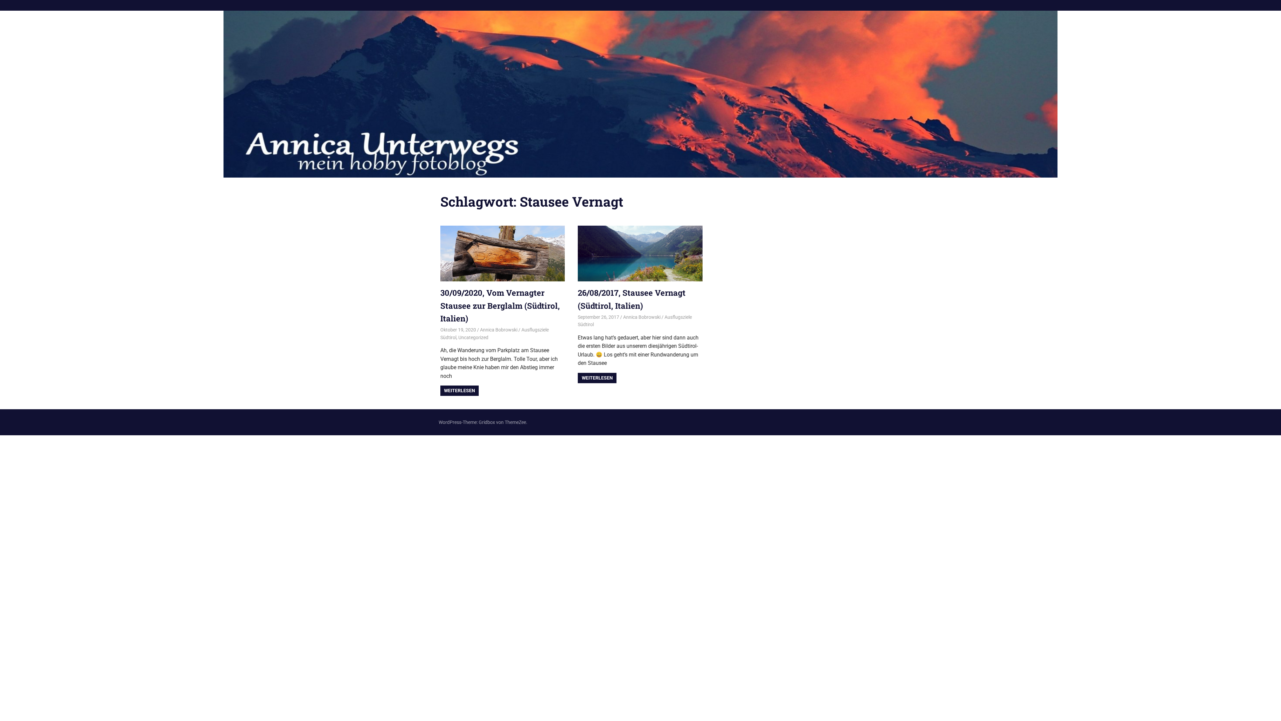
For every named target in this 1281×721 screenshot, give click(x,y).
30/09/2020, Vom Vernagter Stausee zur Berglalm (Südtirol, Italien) (500, 305)
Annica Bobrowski (498, 329)
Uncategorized (473, 337)
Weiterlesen (459, 390)
